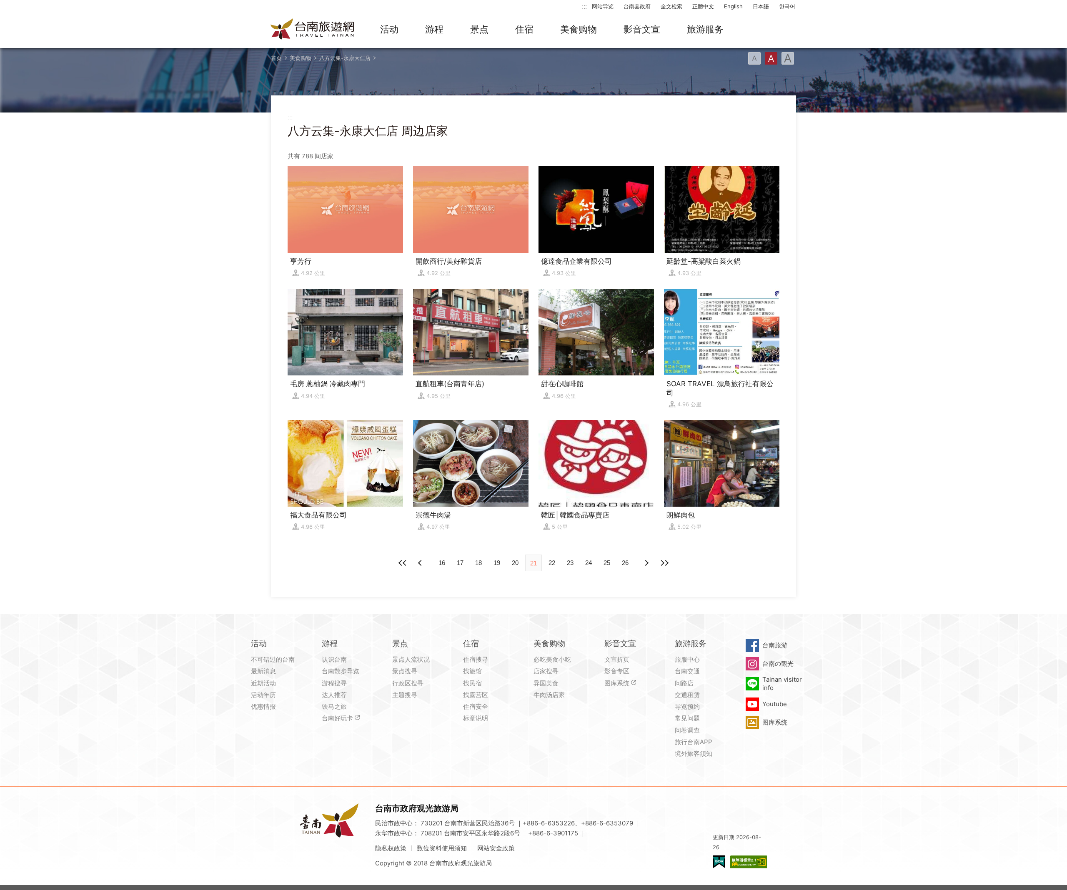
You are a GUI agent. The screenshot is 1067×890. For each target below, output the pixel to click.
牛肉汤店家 (549, 695)
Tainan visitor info (782, 683)
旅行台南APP (693, 742)
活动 (389, 29)
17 (460, 562)
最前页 (402, 563)
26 (625, 562)
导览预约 (687, 706)
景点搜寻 (404, 671)
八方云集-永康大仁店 (345, 58)
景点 (479, 29)
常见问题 (687, 718)
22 (552, 562)
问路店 (684, 683)
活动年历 (263, 695)
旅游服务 (705, 29)
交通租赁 (687, 695)
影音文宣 (642, 29)
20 (515, 562)
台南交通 (687, 671)
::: (584, 6)
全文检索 (671, 6)
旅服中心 (687, 659)
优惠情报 (263, 706)
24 (588, 562)
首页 (276, 58)
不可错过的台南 (273, 659)
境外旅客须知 (693, 754)
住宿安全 (475, 706)
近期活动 (263, 683)
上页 (646, 563)
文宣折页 (616, 659)
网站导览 (603, 6)
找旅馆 (472, 671)
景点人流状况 (411, 659)
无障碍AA (748, 861)
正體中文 (703, 6)
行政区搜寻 (407, 683)
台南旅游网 (312, 29)
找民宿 (472, 683)
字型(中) (771, 58)
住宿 (524, 29)
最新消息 (263, 671)
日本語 (761, 6)
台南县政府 (637, 6)
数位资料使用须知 (442, 848)
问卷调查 (687, 730)
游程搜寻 (334, 683)
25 (607, 562)
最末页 (664, 563)
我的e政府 (719, 861)
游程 (434, 29)
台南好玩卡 (337, 718)
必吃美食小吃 (552, 659)
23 (570, 562)
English (733, 6)
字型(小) (754, 58)
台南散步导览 (340, 671)
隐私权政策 (390, 848)
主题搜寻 (404, 695)
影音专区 (616, 671)
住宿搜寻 (475, 659)
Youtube (774, 704)
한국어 (787, 6)
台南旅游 (774, 645)
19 (496, 562)
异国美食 (546, 683)
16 (441, 562)
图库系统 (616, 683)
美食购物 (578, 29)
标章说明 (475, 718)
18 (478, 562)
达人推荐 (334, 695)
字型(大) (787, 58)
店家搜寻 (546, 671)
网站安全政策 (496, 848)
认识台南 (334, 659)
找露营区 (475, 695)
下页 (421, 563)
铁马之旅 (334, 706)
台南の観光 (778, 664)
